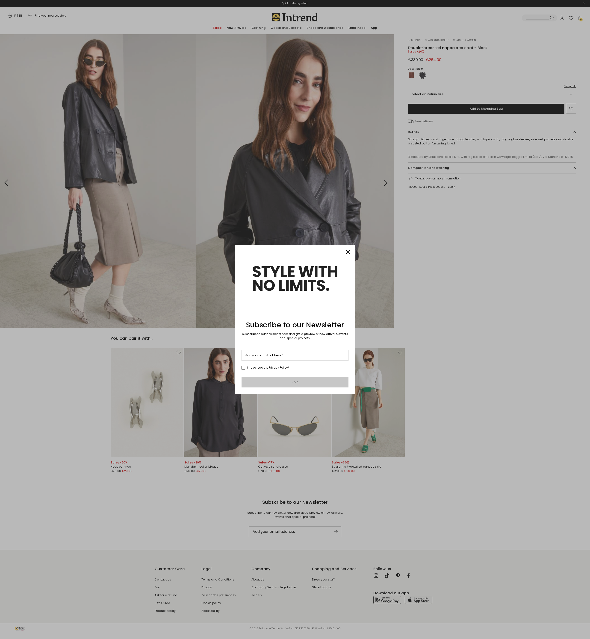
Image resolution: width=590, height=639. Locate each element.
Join (295, 382)
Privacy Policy (278, 367)
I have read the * (268, 367)
